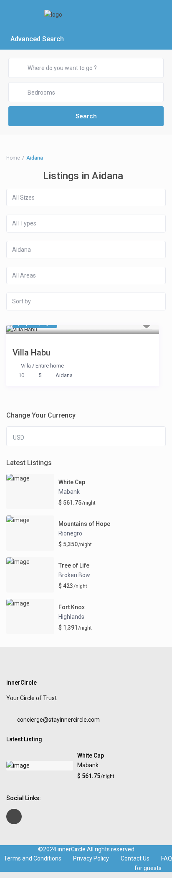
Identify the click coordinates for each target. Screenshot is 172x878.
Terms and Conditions (32, 858)
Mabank (69, 491)
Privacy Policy (91, 858)
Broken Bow (74, 575)
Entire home (49, 366)
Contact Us (135, 858)
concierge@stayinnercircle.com (58, 719)
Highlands (71, 616)
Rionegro (70, 533)
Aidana (64, 375)
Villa (26, 366)
